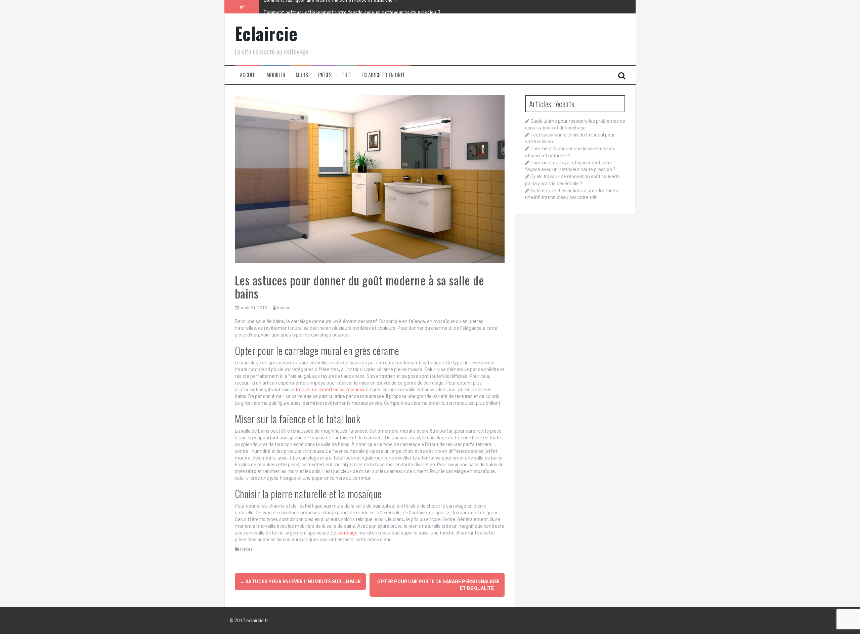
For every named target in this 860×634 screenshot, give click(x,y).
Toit (346, 75)
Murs (302, 75)
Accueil (248, 75)
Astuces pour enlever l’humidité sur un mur (300, 581)
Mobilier (276, 75)
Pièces (325, 75)
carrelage (347, 533)
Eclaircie (266, 33)
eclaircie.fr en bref (383, 75)
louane (283, 307)
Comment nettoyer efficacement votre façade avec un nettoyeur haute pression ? (352, 6)
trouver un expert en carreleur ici (330, 389)
